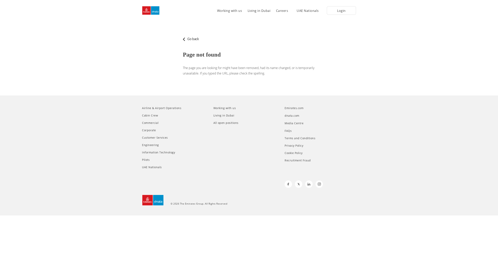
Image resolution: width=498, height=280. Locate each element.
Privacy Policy (294, 145)
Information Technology (158, 152)
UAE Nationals (308, 11)
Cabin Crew (150, 115)
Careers (282, 11)
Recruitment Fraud (298, 160)
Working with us (229, 11)
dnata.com (292, 115)
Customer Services (155, 137)
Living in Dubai (259, 11)
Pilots (146, 159)
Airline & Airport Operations (161, 108)
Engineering (150, 145)
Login (341, 11)
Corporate (149, 130)
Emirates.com (294, 108)
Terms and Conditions (300, 138)
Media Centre (294, 123)
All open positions (225, 123)
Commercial (150, 123)
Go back (193, 39)
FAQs (288, 131)
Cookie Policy (294, 153)
